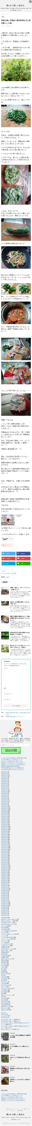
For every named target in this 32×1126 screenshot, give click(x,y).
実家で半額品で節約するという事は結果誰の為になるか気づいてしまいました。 (20, 618)
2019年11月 (4, 887)
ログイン (3, 1012)
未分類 (3, 980)
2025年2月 (4, 786)
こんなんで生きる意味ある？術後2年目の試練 (14, 758)
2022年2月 (4, 842)
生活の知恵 (13, 573)
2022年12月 (4, 826)
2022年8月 (4, 832)
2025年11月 (4, 776)
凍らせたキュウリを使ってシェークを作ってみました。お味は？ (20, 646)
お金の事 (3, 927)
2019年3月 (4, 897)
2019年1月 (4, 900)
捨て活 (3, 968)
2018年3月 (4, 913)
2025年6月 (4, 780)
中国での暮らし (5, 950)
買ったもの (4, 1008)
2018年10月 (4, 905)
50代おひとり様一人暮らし (8, 919)
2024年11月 (4, 791)
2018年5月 (4, 910)
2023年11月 (4, 808)
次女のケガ (4, 982)
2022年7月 (4, 834)
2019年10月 (4, 888)
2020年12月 (4, 865)
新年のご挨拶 (5, 973)
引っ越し (3, 963)
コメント (6, 668)
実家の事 (3, 960)
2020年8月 (4, 872)
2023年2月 (4, 823)
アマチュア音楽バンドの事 (8, 934)
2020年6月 (4, 875)
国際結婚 (3, 952)
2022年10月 (4, 829)
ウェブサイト (7, 699)
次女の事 (3, 983)
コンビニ (3, 935)
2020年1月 (4, 884)
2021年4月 (4, 859)
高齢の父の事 (5, 1010)
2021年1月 (4, 864)
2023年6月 (4, 816)
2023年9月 (4, 811)
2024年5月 (4, 798)
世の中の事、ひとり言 (7, 949)
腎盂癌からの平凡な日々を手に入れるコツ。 (13, 762)
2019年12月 (4, 885)
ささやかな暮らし (7, 573)
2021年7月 (4, 854)
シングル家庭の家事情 (7, 937)
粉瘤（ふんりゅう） (6, 995)
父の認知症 (4, 990)
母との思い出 (5, 985)
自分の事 (3, 998)
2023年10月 (4, 809)
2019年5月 (4, 893)
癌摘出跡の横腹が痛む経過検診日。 (11, 766)
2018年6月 (4, 908)
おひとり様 (4, 926)
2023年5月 (4, 818)
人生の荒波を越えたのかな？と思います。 (13, 769)
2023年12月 (4, 806)
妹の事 (3, 954)
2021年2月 (4, 862)
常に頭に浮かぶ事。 (6, 1019)
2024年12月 (4, 790)
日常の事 (3, 977)
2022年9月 (4, 831)
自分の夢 (3, 1000)
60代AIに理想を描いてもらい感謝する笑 (12, 767)
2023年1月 (4, 824)
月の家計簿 (4, 978)
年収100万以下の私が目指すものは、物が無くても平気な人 (20, 633)
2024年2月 (4, 803)
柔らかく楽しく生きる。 (16, 5)
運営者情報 (20, 1110)
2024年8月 (4, 795)
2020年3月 (4, 880)
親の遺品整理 (5, 1005)
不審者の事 (4, 947)
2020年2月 (4, 882)
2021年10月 (4, 849)
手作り (3, 967)
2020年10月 (4, 869)
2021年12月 (4, 846)
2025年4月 (4, 783)
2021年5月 (4, 857)
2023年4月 (4, 819)
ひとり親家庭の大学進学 (8, 930)
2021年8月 (4, 852)
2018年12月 (4, 902)
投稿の (4, 1014)
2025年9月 (4, 778)
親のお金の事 (5, 1003)
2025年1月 (4, 788)
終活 (2, 996)
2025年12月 (4, 775)
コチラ (13, 742)
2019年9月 (4, 890)
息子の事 (3, 965)
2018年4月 (4, 912)
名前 (5, 688)
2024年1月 (4, 804)
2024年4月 (4, 800)
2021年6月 (4, 856)
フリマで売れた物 (6, 944)
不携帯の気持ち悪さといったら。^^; (14, 716)
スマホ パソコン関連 (7, 939)
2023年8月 (4, 813)
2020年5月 (4, 877)
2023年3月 (4, 821)
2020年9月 (4, 870)
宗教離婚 (3, 957)
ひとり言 (3, 932)
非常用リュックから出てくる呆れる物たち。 (13, 764)
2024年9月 (4, 793)
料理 (2, 970)
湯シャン (3, 986)
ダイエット (4, 940)
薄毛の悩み (4, 1001)
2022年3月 (4, 841)
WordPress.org (5, 1017)
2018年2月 (4, 915)
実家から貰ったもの (6, 958)
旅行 (2, 975)
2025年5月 (4, 781)
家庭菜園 (3, 962)
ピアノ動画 (4, 942)
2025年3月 (4, 785)
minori (8, 577)
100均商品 (4, 917)
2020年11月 (4, 867)
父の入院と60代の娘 (7, 988)
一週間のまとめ (5, 945)
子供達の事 (4, 955)
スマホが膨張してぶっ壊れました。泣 (11, 759)
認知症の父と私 (5, 1006)
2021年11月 (4, 847)
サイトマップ (16, 1109)
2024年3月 (4, 801)
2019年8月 (4, 892)
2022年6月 (4, 836)
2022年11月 (4, 828)
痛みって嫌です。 (6, 1029)
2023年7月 (4, 814)
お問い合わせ (9, 1109)
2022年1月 (4, 844)
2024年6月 (4, 796)
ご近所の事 (4, 929)
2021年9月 (4, 851)
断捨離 (3, 972)
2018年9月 (4, 907)
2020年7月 (4, 874)
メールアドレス (8, 694)
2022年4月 (4, 839)
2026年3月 (4, 773)
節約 (4, 571)
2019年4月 (4, 895)
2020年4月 (4, 879)
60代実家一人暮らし (7, 922)
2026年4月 (4, 772)
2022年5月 (4, 837)
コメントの (5, 1015)
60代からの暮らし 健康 (8, 921)
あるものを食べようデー (8, 924)
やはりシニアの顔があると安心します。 (12, 761)
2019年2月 (4, 898)
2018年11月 (4, 903)
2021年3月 (4, 860)
